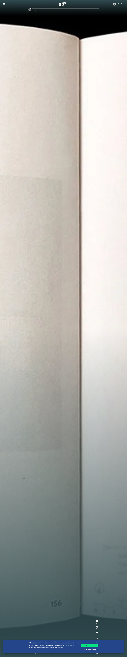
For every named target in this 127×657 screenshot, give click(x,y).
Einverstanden (89, 645)
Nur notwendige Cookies (89, 649)
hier (62, 647)
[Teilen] (97, 637)
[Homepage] (63, 4)
